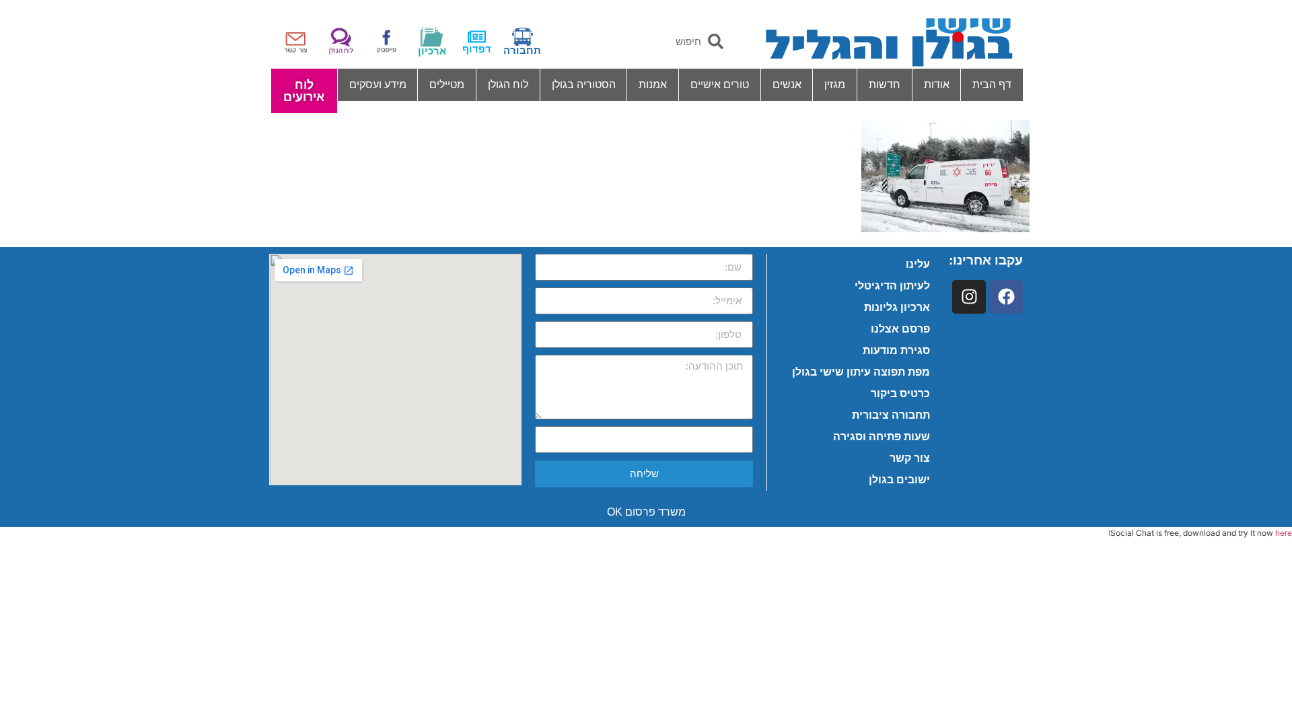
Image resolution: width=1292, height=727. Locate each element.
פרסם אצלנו (900, 329)
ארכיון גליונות (897, 307)
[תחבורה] (522, 36)
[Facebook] (1006, 297)
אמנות (653, 84)
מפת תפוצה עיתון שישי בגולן (861, 372)
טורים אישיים (719, 84)
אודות (936, 84)
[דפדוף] (477, 37)
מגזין (834, 84)
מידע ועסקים (377, 84)
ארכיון (432, 51)
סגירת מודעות (896, 350)
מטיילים (446, 84)
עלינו (918, 264)
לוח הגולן (508, 84)
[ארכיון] (432, 37)
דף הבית (991, 84)
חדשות (884, 84)
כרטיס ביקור (900, 393)
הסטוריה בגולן (584, 84)
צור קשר (910, 458)
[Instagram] (969, 297)
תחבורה (522, 50)
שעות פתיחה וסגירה (881, 436)
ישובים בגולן (899, 479)
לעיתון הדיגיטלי (892, 285)
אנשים (787, 84)
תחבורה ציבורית (891, 415)
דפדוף (476, 49)
